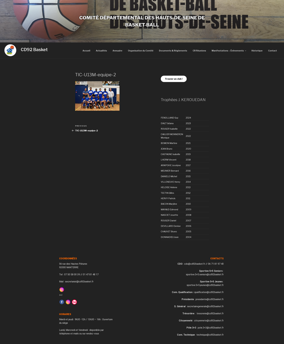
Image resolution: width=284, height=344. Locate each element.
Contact (272, 50)
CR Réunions (199, 50)
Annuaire (117, 50)
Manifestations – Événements (228, 50)
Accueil (86, 50)
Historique (257, 50)
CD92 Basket (34, 49)
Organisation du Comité (140, 50)
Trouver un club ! (174, 79)
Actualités (101, 50)
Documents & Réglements (173, 50)
